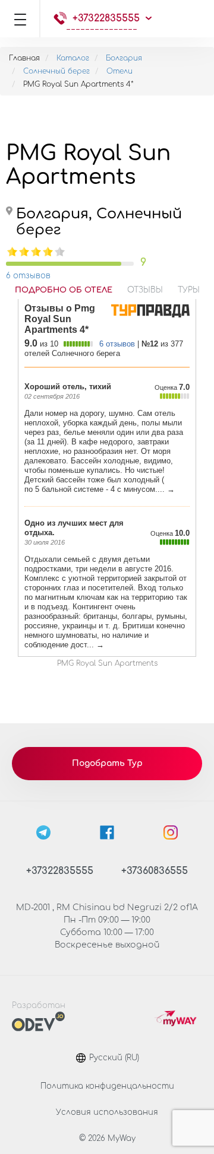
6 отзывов (28, 276)
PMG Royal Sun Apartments (107, 663)
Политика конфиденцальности (107, 1086)
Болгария (124, 58)
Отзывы (145, 290)
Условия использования (107, 1112)
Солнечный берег (56, 71)
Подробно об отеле (63, 290)
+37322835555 (106, 18)
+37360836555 (154, 871)
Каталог (72, 58)
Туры (189, 290)
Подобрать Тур (107, 763)
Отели (119, 71)
